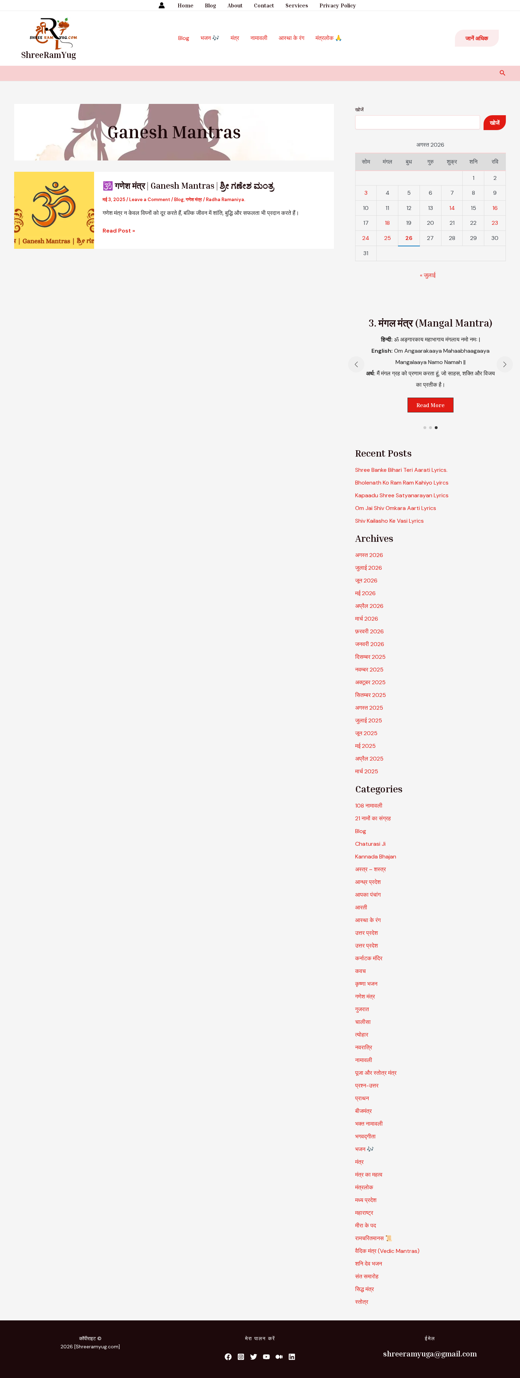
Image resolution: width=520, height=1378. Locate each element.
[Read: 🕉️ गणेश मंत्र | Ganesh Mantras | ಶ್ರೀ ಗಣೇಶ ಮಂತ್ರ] (54, 209)
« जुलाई (427, 275)
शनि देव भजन (368, 1263)
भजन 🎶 (210, 38)
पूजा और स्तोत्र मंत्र (376, 1073)
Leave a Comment (149, 200)
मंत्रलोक (364, 1187)
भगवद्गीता (365, 1136)
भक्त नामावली (369, 1123)
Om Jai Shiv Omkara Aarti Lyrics (395, 508)
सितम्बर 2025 (370, 695)
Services (296, 5)
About (235, 5)
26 (408, 238)
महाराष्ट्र (364, 1212)
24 (365, 238)
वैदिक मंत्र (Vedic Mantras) (387, 1251)
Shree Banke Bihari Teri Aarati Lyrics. (401, 470)
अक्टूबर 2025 (370, 682)
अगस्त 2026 (369, 555)
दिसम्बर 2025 (370, 657)
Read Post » (119, 230)
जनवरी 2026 (369, 644)
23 (495, 223)
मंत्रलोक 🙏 (329, 38)
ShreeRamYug (48, 55)
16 (495, 208)
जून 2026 (366, 580)
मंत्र (235, 38)
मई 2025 (365, 746)
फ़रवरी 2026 (369, 631)
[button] (477, 38)
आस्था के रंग (291, 38)
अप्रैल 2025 (369, 758)
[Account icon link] (161, 5)
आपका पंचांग (368, 894)
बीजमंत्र (363, 1111)
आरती (361, 907)
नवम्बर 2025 (369, 669)
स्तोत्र (361, 1302)
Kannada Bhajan (375, 856)
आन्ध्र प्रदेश (368, 882)
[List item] (228, 1356)
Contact (264, 5)
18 (387, 223)
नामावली (258, 38)
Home (185, 5)
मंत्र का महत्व (368, 1174)
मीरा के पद (365, 1225)
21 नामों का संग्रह (373, 818)
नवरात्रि (363, 1047)
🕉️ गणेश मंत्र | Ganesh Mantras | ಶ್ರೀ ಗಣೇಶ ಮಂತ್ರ (188, 185)
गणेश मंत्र (194, 200)
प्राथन (362, 1098)
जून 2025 (366, 733)
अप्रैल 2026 (369, 606)
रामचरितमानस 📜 (373, 1238)
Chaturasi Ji (370, 844)
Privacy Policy (337, 5)
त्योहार (361, 1034)
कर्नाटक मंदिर (368, 958)
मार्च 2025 (366, 771)
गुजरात (362, 1009)
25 (387, 238)
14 (452, 208)
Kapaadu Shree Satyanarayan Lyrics (402, 495)
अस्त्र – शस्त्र (371, 869)
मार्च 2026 (366, 618)
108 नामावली (368, 805)
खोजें (359, 109)
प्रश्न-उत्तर (367, 1085)
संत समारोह (367, 1276)
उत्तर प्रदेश (366, 933)
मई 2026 (365, 593)
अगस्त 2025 (369, 707)
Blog (210, 5)
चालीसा (363, 1022)
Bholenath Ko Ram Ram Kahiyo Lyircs (402, 482)
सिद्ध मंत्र (364, 1289)
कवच (360, 971)
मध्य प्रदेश (365, 1200)
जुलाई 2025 (368, 720)
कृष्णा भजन (366, 983)
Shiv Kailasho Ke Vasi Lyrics (389, 520)
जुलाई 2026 (368, 567)
